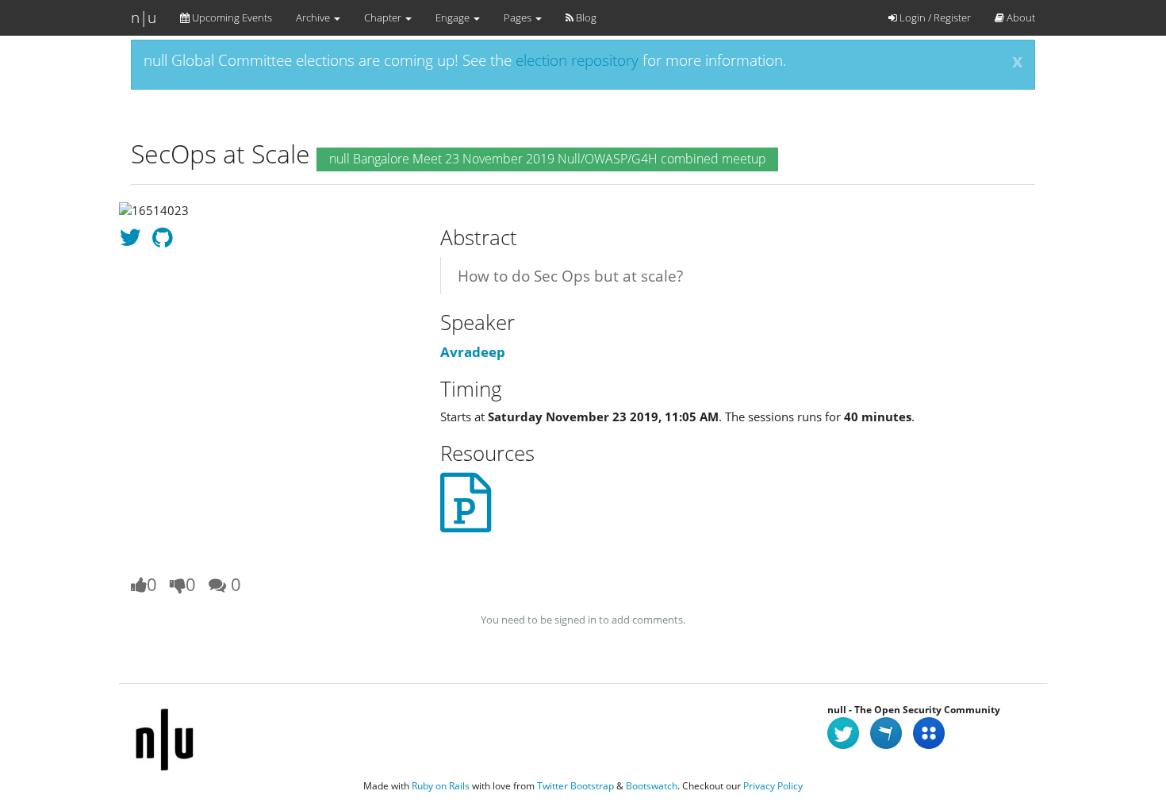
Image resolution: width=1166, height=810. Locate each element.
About (1019, 17)
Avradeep (472, 352)
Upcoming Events (231, 17)
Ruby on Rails (441, 786)
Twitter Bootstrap (575, 786)
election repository (577, 60)
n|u (143, 17)
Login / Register (934, 17)
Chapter (384, 17)
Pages (519, 17)
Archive (314, 17)
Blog (584, 17)
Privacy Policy (773, 786)
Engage (453, 17)
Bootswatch (651, 786)
